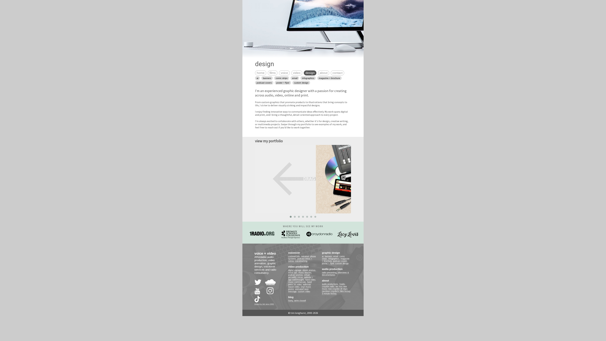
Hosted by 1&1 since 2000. (264, 304)
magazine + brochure (329, 78)
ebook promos (309, 270)
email (294, 78)
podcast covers (264, 82)
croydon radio (328, 286)
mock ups (292, 272)
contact (337, 73)
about (323, 73)
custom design (301, 82)
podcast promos (295, 275)
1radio (342, 284)
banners (267, 78)
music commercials (297, 282)
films (273, 73)
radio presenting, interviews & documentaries (335, 273)
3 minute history (329, 293)
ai (257, 78)
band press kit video (300, 283)
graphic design (331, 252)
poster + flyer (282, 82)
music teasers (304, 272)
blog (291, 297)
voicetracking (301, 261)
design (310, 73)
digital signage (294, 270)
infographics (308, 78)
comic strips (282, 78)
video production (298, 266)
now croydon (334, 289)
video (296, 73)
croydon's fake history (340, 291)
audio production (332, 269)
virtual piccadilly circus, (299, 276)
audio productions (330, 284)
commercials (294, 256)
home (260, 73)
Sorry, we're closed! (297, 300)
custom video (304, 291)
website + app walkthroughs (300, 278)
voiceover (294, 252)
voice (284, 73)
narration (305, 256)
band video (310, 279)
